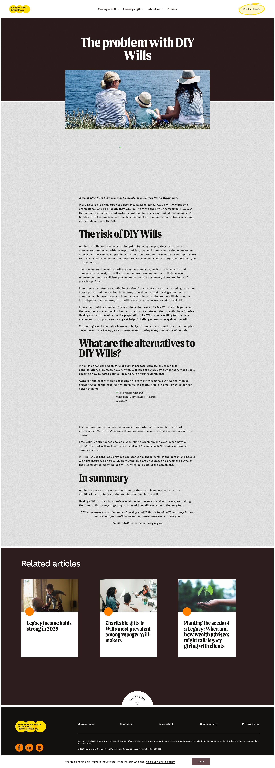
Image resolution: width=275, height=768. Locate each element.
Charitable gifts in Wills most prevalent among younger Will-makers (128, 631)
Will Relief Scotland (92, 456)
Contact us (126, 723)
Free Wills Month (90, 441)
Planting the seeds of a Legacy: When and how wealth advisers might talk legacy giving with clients (206, 634)
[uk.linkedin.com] (29, 748)
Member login (86, 723)
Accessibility (167, 723)
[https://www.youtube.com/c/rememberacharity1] (39, 748)
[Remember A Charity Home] (19, 9)
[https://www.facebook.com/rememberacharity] (19, 748)
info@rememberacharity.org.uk (142, 523)
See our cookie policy (160, 761)
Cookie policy (208, 723)
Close (201, 761)
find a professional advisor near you (156, 516)
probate (84, 220)
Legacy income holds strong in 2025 (49, 626)
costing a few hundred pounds (99, 373)
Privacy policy (250, 723)
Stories (172, 9)
